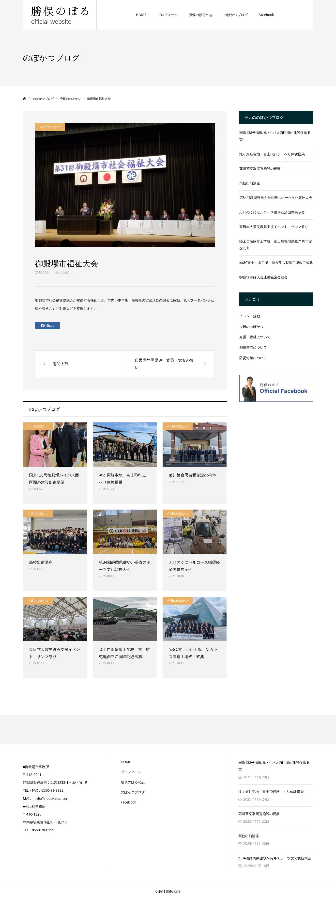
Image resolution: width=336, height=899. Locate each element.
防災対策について (253, 357)
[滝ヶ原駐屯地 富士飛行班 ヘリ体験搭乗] (125, 444)
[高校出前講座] (55, 532)
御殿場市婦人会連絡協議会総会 (263, 277)
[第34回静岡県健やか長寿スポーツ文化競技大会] (125, 532)
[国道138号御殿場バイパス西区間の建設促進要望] (55, 444)
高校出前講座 (41, 562)
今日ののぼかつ (63, 272)
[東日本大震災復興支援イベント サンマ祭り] (55, 619)
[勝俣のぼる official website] (60, 14)
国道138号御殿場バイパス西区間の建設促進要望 (54, 478)
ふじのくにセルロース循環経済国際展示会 (194, 566)
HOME (141, 14)
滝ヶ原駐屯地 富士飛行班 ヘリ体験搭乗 (124, 478)
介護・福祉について (254, 337)
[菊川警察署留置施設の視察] (195, 444)
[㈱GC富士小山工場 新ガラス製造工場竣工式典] (195, 619)
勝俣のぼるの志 (201, 14)
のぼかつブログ (236, 14)
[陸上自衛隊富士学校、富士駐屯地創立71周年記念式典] (125, 619)
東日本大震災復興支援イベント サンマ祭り (54, 653)
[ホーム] (24, 98)
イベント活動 (249, 316)
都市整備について (253, 347)
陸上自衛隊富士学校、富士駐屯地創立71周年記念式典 (124, 653)
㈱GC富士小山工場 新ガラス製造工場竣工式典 (193, 653)
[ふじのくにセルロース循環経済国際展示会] (195, 532)
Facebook (266, 14)
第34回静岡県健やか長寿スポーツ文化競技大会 (125, 566)
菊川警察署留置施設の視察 (192, 475)
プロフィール (167, 14)
